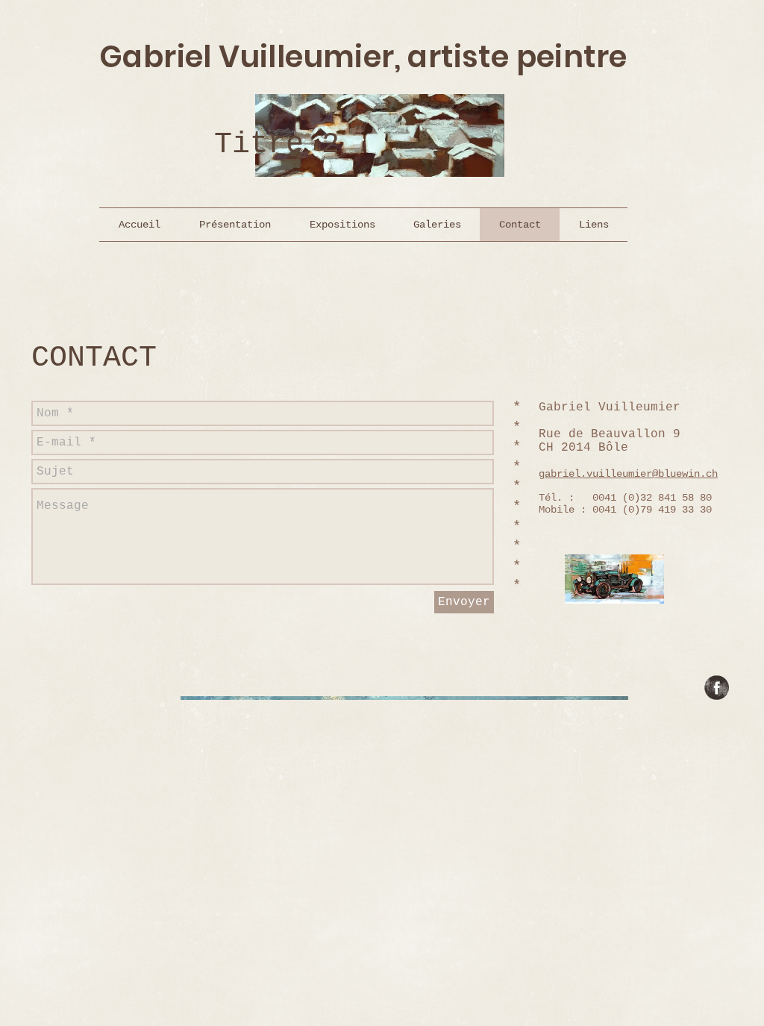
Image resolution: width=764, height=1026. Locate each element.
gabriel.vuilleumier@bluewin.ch (628, 474)
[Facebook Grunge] (716, 687)
